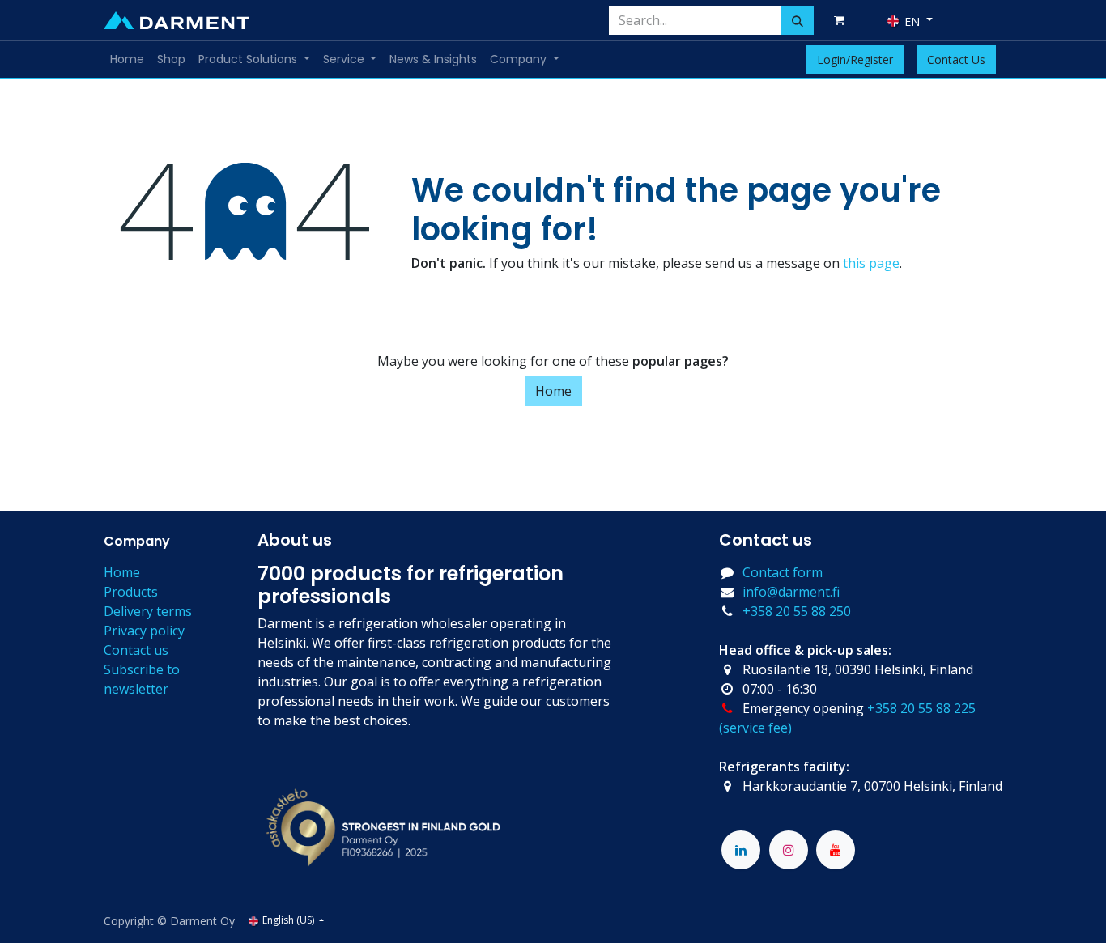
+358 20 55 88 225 (921, 708)
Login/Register (855, 59)
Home (553, 391)
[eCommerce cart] (842, 20)
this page (871, 263)
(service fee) (755, 728)
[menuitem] (127, 59)
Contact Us (956, 59)
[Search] (797, 20)
